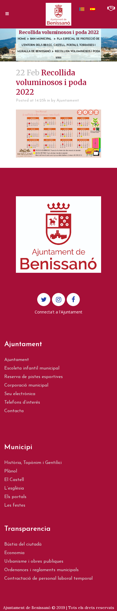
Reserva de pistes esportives (33, 377)
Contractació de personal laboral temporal (48, 578)
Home (22, 39)
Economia (14, 553)
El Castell (14, 480)
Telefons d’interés (22, 402)
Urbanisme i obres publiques (33, 561)
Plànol (10, 471)
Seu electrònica (19, 394)
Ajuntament (68, 100)
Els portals (15, 497)
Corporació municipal (26, 385)
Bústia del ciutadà (22, 544)
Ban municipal (40, 39)
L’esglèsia (14, 488)
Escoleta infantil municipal (31, 368)
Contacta (14, 411)
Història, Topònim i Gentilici (33, 463)
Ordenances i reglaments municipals (41, 570)
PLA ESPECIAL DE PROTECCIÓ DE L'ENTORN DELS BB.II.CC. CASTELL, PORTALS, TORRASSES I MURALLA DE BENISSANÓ (58, 45)
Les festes (14, 505)
